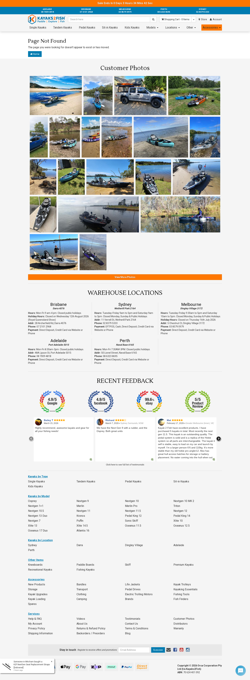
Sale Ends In (125, 3)
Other (190, 27)
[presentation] (31, 439)
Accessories (210, 27)
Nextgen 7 (34, 520)
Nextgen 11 (83, 510)
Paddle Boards (85, 564)
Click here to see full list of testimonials (125, 464)
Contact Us (131, 623)
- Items (176, 19)
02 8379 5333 (110, 323)
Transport (82, 589)
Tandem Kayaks (62, 27)
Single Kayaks (37, 27)
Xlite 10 (178, 520)
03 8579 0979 (176, 326)
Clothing (81, 594)
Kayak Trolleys (182, 584)
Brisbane (58, 304)
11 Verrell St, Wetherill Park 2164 (118, 319)
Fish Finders (180, 599)
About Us (82, 623)
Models (151, 27)
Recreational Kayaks (40, 569)
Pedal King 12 (133, 515)
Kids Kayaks (132, 27)
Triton (176, 506)
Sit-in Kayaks (110, 27)
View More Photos (125, 277)
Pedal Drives (132, 589)
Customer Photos (183, 618)
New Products (36, 584)
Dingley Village (134, 545)
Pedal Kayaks (87, 27)
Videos (81, 618)
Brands (129, 599)
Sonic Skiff (131, 520)
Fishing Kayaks (86, 569)
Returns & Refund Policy (91, 628)
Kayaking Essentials (185, 589)
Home (35, 54)
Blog (127, 633)
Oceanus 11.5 (133, 525)
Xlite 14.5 (82, 525)
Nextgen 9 (83, 501)
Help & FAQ (35, 618)
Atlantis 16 (83, 530)
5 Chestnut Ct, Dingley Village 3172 (186, 323)
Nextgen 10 (132, 501)
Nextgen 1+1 (35, 506)
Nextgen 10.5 (36, 510)
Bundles (81, 584)
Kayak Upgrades (37, 594)
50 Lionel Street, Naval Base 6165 (119, 352)
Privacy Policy (36, 628)
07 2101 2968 (44, 326)
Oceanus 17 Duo (38, 530)
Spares (32, 604)
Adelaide (59, 340)
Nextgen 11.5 (133, 510)
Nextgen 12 (180, 510)
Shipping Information (40, 633)
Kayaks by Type (38, 476)
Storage (32, 589)
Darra (80, 545)
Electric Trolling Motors (139, 594)
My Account (35, 623)
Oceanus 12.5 (181, 525)
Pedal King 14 (181, 515)
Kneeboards (35, 564)
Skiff (128, 564)
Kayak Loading (36, 599)
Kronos (81, 515)
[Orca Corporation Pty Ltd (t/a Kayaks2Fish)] (46, 19)
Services (34, 613)
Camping (82, 599)
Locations (171, 27)
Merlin (80, 506)
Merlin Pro (131, 506)
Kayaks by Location (40, 540)
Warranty (178, 628)
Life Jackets (132, 584)
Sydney (124, 304)
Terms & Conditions (136, 628)
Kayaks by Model (38, 496)
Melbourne (191, 304)
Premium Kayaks (183, 564)
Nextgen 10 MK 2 (183, 501)
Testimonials (132, 618)
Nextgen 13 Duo (37, 515)
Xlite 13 (32, 525)
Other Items (36, 560)
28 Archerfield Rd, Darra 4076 (50, 323)
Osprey (32, 501)
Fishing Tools (181, 594)
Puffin (80, 520)
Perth (125, 340)
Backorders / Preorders (91, 633)
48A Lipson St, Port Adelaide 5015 (53, 352)
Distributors (180, 623)
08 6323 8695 (110, 356)
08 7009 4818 (44, 356)
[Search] (153, 19)
